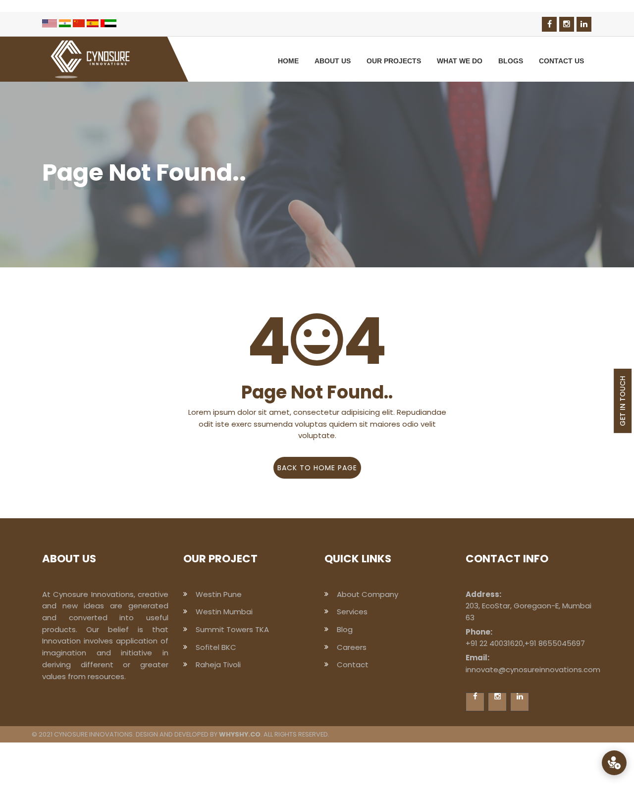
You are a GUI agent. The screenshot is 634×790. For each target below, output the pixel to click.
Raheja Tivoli (218, 664)
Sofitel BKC (216, 647)
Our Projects (394, 61)
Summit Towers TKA (232, 629)
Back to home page (317, 468)
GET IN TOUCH (623, 401)
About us (333, 61)
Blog (345, 629)
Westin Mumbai (224, 611)
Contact (353, 664)
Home (288, 61)
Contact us (561, 61)
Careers (352, 647)
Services (352, 611)
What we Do (459, 61)
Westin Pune (219, 594)
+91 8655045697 (555, 643)
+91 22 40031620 (494, 643)
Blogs (510, 61)
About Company (367, 594)
